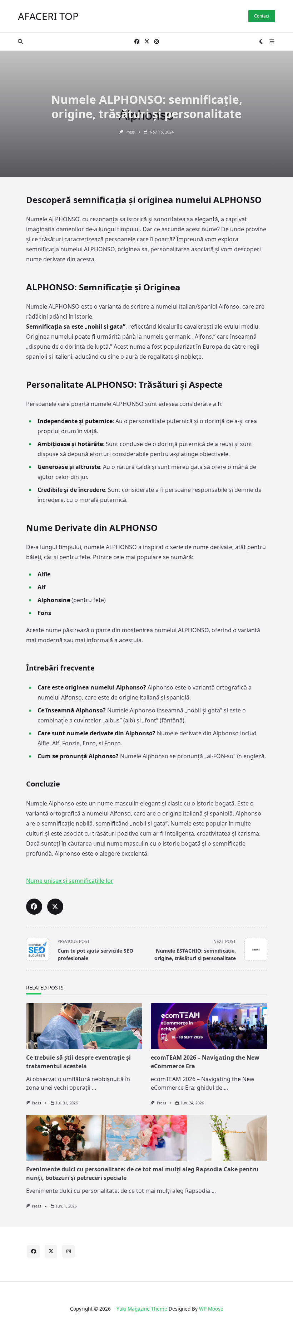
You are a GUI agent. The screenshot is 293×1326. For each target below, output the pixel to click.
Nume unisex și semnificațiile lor (69, 881)
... (94, 1088)
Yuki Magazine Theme (141, 1308)
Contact (261, 16)
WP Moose (211, 1308)
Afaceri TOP (48, 16)
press (130, 132)
